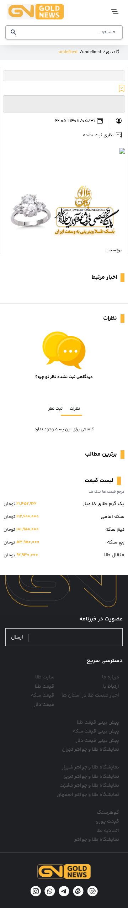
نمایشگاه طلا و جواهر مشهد (89, 785)
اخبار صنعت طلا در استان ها (90, 695)
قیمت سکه (42, 695)
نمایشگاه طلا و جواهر (96, 840)
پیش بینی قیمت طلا (98, 722)
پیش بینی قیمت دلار (97, 741)
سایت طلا (44, 677)
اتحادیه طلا (107, 831)
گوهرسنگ (108, 813)
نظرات (75, 408)
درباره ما (110, 677)
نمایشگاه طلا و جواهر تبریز (91, 777)
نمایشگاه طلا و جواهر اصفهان (88, 795)
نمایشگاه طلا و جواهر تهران (90, 750)
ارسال (17, 637)
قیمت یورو (107, 821)
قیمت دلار (44, 705)
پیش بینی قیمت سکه (96, 731)
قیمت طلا (44, 687)
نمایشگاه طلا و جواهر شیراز (90, 767)
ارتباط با (111, 687)
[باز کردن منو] (113, 12)
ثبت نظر (55, 408)
